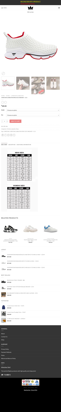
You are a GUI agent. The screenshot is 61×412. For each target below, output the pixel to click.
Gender (3, 110)
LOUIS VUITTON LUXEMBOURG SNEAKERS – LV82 (51, 240)
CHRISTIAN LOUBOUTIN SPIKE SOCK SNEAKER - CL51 (23, 131)
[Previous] (4, 46)
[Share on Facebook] (5, 135)
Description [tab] (11, 144)
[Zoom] (3, 73)
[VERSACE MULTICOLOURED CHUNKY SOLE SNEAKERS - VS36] (10, 229)
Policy (3, 355)
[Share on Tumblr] (14, 135)
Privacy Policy (5, 349)
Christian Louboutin (17, 95)
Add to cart (15, 121)
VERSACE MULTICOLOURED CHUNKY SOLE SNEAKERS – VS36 (10, 240)
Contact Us (4, 336)
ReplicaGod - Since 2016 (30, 390)
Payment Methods (6, 352)
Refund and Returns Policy (8, 358)
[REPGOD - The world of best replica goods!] (30, 8)
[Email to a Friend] (8, 135)
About (3, 333)
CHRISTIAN (6, 131)
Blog (36, 387)
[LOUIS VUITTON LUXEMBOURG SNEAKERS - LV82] (50, 229)
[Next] (56, 46)
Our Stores (31, 387)
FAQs (2, 340)
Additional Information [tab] (24, 144)
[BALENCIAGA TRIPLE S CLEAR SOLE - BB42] (30, 229)
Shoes (8, 95)
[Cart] (59, 8)
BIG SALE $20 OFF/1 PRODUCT (31, 1)
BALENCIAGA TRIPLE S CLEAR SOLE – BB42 (30, 240)
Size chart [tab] (4, 144)
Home (3, 95)
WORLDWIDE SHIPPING (28, 3)
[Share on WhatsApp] (2, 135)
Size (2, 115)
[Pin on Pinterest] (11, 135)
